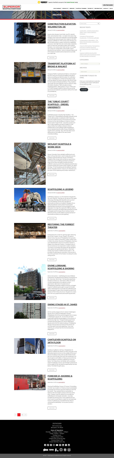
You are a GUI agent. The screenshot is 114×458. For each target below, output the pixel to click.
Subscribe (84, 89)
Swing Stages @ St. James (62, 304)
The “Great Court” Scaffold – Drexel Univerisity (58, 104)
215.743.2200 (57, 423)
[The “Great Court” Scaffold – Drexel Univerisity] (30, 112)
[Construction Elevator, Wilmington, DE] (30, 33)
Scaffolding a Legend (60, 189)
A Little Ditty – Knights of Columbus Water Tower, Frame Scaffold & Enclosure (89, 32)
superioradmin (62, 230)
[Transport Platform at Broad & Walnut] (30, 72)
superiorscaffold (60, 30)
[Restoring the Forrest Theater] (30, 231)
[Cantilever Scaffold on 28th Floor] (30, 346)
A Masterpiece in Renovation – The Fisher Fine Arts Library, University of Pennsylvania (89, 42)
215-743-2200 (108, 5)
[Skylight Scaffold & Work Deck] (30, 164)
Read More (51, 57)
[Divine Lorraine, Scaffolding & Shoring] (30, 282)
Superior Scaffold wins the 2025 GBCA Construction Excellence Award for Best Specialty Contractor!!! (90, 54)
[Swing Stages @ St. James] (30, 311)
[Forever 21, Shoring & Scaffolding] (30, 382)
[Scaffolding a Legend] (30, 200)
